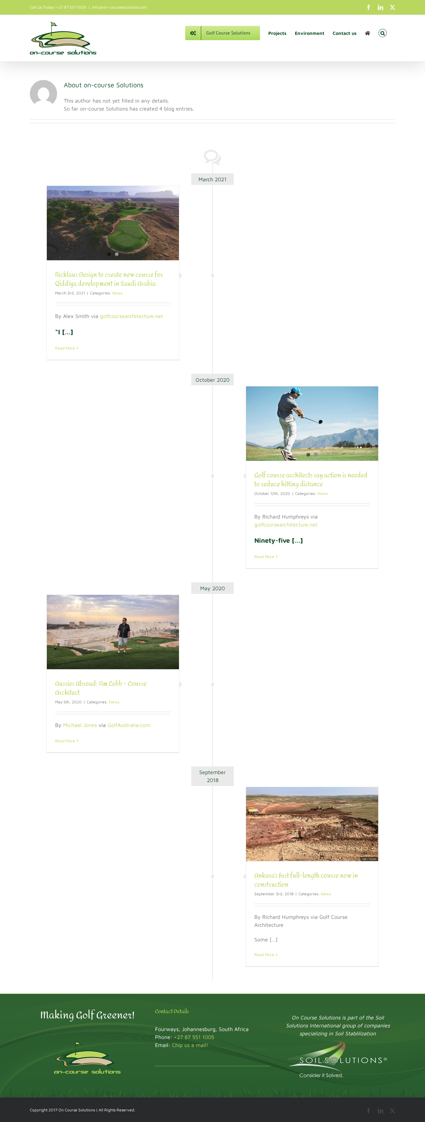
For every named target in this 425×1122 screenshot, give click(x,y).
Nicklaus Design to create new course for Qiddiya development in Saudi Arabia (109, 279)
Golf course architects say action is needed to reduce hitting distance (311, 480)
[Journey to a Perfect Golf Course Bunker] (367, 32)
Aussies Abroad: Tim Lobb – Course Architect (100, 688)
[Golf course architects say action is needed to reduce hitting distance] (312, 423)
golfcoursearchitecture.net (131, 316)
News (117, 292)
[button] (383, 32)
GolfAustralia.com (129, 725)
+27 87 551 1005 (194, 1037)
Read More (65, 348)
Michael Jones (80, 725)
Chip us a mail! (190, 1045)
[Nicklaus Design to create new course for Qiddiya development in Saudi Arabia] (113, 223)
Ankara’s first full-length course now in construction (306, 880)
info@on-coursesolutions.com (119, 7)
